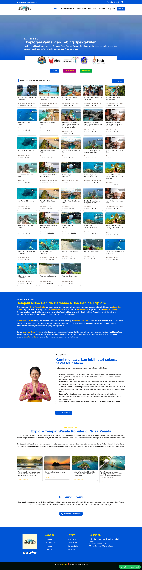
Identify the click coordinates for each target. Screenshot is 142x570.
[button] (116, 2)
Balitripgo (64, 564)
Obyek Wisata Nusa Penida (50, 477)
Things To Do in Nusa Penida (23, 479)
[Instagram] (24, 553)
